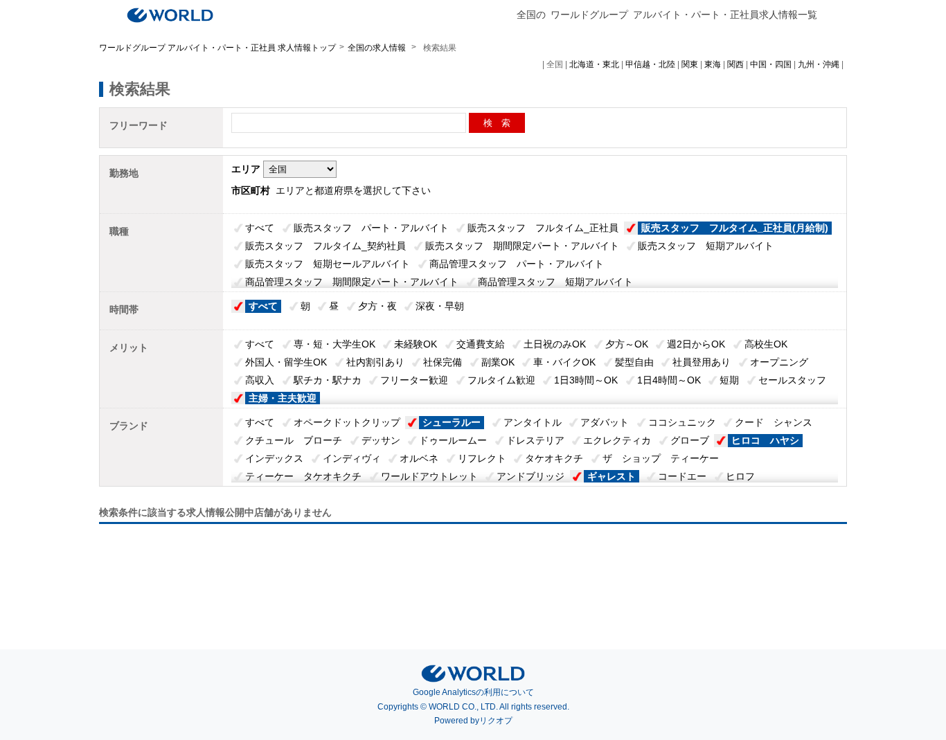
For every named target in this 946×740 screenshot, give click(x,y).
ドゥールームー (453, 440)
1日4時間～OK (669, 380)
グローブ (689, 440)
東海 (712, 64)
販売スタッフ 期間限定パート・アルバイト (522, 245)
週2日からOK (696, 344)
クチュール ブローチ (293, 440)
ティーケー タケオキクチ (303, 476)
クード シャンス (773, 422)
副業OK (498, 362)
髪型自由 (634, 362)
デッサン (381, 440)
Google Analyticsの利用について (473, 692)
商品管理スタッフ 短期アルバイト (555, 281)
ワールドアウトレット (429, 476)
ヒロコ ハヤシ (765, 440)
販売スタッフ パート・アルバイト (371, 227)
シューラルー (451, 422)
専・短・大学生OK (334, 344)
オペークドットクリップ (347, 422)
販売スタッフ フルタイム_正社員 (542, 227)
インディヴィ (352, 458)
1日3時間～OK (586, 380)
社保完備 (442, 362)
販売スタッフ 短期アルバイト (706, 245)
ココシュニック (682, 422)
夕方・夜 (377, 306)
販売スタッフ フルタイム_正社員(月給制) (734, 227)
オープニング (779, 362)
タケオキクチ (554, 458)
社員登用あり (701, 362)
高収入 (259, 380)
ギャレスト (611, 476)
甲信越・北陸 (650, 64)
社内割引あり (375, 362)
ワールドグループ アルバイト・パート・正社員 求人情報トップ (217, 48)
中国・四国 (771, 64)
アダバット (604, 422)
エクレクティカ (617, 440)
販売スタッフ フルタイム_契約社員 (325, 245)
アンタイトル (532, 422)
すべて (259, 227)
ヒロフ (740, 476)
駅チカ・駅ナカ (328, 380)
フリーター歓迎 (414, 380)
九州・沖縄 (818, 64)
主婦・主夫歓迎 (282, 398)
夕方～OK (626, 344)
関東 (689, 64)
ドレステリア (535, 440)
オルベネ (419, 458)
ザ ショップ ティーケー (661, 458)
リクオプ (495, 720)
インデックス (274, 458)
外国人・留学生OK (286, 362)
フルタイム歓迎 (501, 380)
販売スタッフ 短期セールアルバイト (327, 263)
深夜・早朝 (440, 306)
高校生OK (765, 344)
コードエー (682, 476)
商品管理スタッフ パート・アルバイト (516, 263)
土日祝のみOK (555, 344)
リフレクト (482, 458)
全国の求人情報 (378, 48)
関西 (735, 64)
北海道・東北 (594, 64)
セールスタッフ (792, 380)
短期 (729, 380)
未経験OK (415, 344)
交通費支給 (480, 344)
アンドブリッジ (530, 476)
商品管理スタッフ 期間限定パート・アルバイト (351, 281)
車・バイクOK (564, 362)
